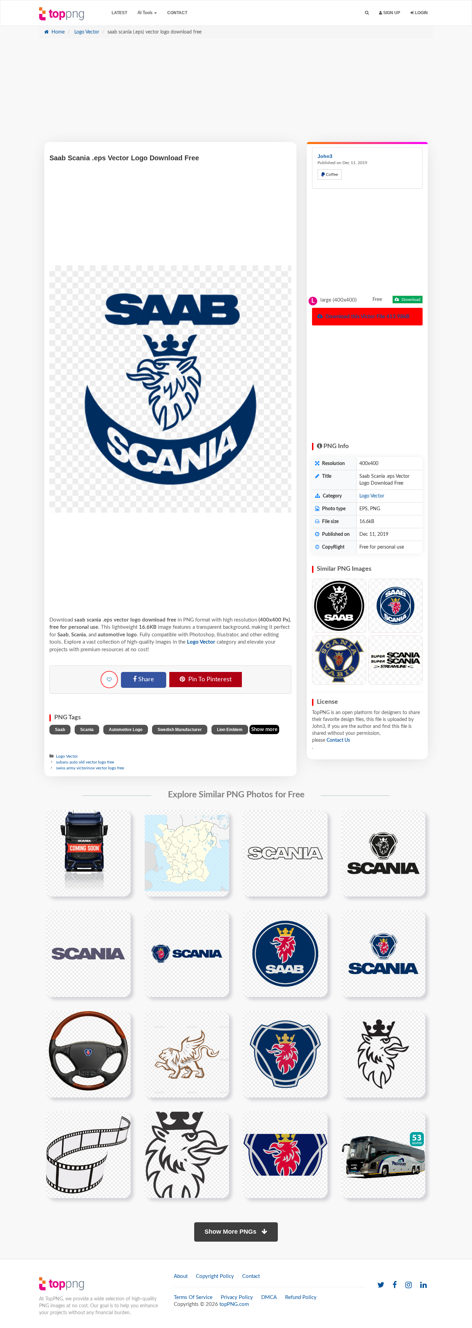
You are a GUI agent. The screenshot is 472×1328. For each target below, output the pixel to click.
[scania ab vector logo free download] (88, 953)
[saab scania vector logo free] (395, 606)
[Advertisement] (236, 93)
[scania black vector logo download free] (383, 853)
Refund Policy (301, 1297)
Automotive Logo (125, 729)
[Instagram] (408, 1285)
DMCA (269, 1297)
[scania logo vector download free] (186, 953)
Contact (177, 12)
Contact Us (338, 740)
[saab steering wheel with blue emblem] (88, 1054)
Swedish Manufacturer (180, 729)
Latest (119, 12)
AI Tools (145, 13)
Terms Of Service (193, 1297)
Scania (87, 729)
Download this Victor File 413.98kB (366, 316)
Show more (264, 729)
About (181, 1276)
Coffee (331, 174)
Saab (60, 729)
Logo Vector (86, 32)
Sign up (391, 12)
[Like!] (109, 679)
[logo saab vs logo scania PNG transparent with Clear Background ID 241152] (339, 660)
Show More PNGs (231, 1231)
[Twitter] (380, 1285)
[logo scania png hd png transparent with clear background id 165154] (186, 1154)
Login (421, 12)
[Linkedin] (423, 1285)
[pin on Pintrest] (121, 819)
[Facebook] (395, 1285)
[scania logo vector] (285, 1054)
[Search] (367, 13)
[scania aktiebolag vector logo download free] (285, 853)
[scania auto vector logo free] (383, 953)
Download (410, 299)
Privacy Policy (237, 1297)
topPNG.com (234, 1304)
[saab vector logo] (285, 953)
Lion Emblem (230, 729)
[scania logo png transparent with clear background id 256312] (285, 1154)
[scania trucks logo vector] (383, 1054)
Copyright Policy (215, 1276)
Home (57, 32)
